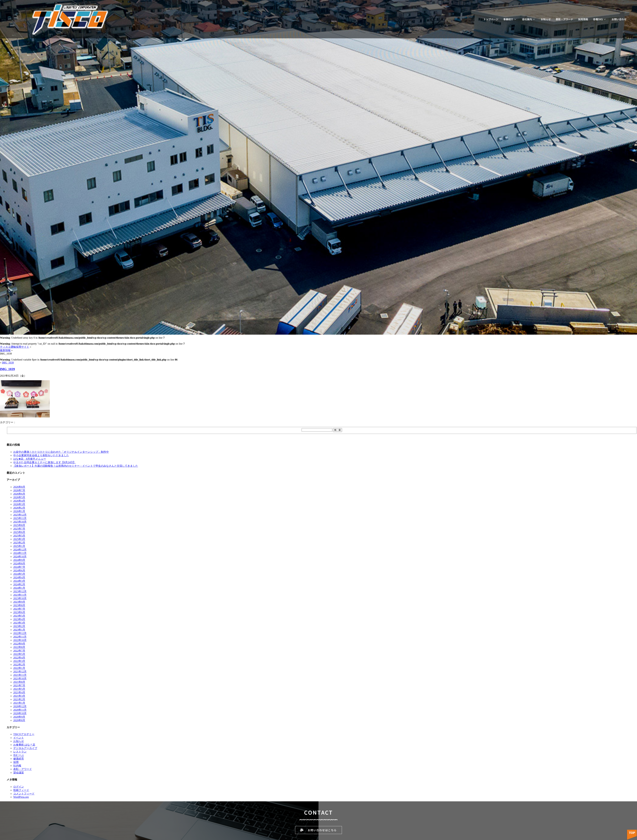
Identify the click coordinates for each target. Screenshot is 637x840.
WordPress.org (21, 797)
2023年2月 (19, 626)
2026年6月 (19, 493)
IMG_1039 (8, 362)
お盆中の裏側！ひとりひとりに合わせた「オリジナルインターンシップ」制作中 (61, 451)
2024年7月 (19, 567)
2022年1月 (19, 668)
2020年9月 (19, 716)
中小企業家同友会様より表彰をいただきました (41, 455)
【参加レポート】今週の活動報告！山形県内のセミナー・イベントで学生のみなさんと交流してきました (75, 465)
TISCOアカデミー (23, 734)
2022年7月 (19, 650)
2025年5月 (19, 535)
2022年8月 (19, 647)
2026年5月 (19, 497)
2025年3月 (19, 539)
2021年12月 (20, 671)
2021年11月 (20, 675)
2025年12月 (20, 514)
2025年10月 (20, 521)
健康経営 (18, 758)
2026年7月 (19, 490)
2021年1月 (19, 702)
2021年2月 (19, 699)
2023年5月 (19, 615)
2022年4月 (19, 657)
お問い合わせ (619, 19)
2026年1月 (19, 511)
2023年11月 (20, 594)
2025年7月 (19, 528)
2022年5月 (19, 654)
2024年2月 (19, 584)
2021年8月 (19, 682)
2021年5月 (19, 689)
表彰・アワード (564, 19)
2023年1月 (19, 629)
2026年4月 (19, 500)
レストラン (20, 751)
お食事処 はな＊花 (24, 744)
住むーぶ (18, 755)
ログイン (18, 786)
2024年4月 (19, 577)
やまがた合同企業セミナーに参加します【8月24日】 (44, 462)
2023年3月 (19, 622)
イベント (18, 737)
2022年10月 (20, 640)
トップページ (490, 19)
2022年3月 (19, 661)
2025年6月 (19, 532)
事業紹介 (508, 19)
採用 (16, 762)
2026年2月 (19, 507)
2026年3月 (19, 504)
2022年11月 (20, 636)
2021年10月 (20, 678)
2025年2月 (19, 542)
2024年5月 (19, 574)
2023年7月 (19, 608)
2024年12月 (20, 549)
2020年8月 (19, 720)
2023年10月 (20, 598)
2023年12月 (20, 591)
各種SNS (598, 19)
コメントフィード (24, 793)
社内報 (17, 765)
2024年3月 (19, 581)
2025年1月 (19, 546)
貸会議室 (18, 772)
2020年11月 (20, 709)
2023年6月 (19, 612)
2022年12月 (20, 633)
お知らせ (546, 19)
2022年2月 (19, 664)
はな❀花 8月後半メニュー (29, 458)
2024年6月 (19, 570)
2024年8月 (19, 563)
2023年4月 (19, 619)
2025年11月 (20, 518)
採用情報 (583, 19)
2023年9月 (19, 601)
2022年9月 (19, 643)
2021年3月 (19, 695)
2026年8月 (19, 486)
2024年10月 (20, 556)
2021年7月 (19, 685)
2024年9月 (19, 560)
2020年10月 (20, 713)
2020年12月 (20, 706)
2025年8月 (19, 525)
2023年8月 (19, 605)
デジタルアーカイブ (25, 748)
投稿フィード (21, 790)
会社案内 (527, 19)
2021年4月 (19, 692)
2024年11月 (20, 553)
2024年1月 (19, 587)
